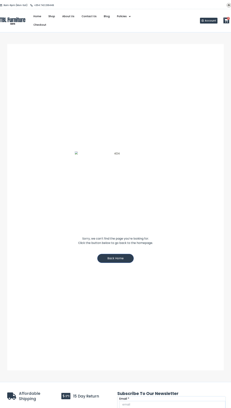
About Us (68, 16)
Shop (51, 16)
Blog (107, 16)
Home (37, 16)
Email (124, 399)
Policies (122, 16)
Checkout (39, 25)
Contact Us (89, 16)
